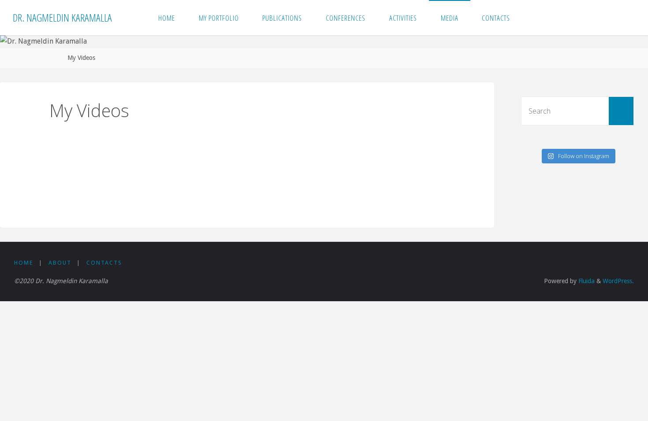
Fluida (586, 280)
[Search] (621, 111)
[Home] (52, 57)
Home (23, 262)
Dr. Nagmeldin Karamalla (62, 17)
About (59, 262)
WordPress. (618, 280)
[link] (531, 17)
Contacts (104, 262)
